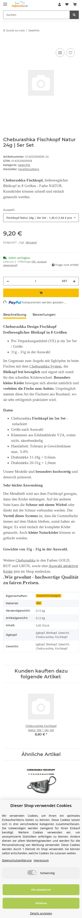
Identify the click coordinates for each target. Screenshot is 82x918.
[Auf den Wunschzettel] (70, 52)
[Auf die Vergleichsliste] (60, 52)
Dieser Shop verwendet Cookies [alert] (41, 805)
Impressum (41, 860)
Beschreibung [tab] (14, 315)
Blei (39, 603)
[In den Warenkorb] (6, 43)
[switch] (31, 872)
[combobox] (41, 217)
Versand (31, 242)
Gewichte (24, 165)
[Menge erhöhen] (74, 281)
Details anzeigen (41, 913)
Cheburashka (25, 560)
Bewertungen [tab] (44, 315)
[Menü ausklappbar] (5, 2)
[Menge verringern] (7, 281)
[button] (59, 4)
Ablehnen (41, 903)
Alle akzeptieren (41, 889)
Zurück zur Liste (15, 30)
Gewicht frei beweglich (48, 595)
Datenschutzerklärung (17, 860)
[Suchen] (74, 15)
